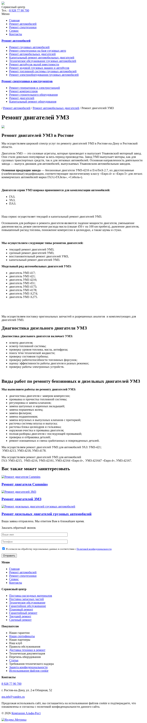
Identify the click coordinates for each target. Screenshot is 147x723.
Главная (14, 20)
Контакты (15, 34)
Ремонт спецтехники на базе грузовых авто (37, 50)
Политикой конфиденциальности (94, 549)
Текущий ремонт (20, 616)
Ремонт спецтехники (23, 27)
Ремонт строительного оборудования (33, 94)
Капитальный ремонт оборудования (32, 101)
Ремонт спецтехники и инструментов (27, 81)
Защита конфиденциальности (28, 667)
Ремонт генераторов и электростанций (34, 87)
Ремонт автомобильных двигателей (32, 54)
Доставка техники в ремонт (27, 650)
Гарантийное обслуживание (27, 606)
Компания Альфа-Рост (26, 713)
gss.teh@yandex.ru (13, 696)
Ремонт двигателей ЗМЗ (21, 499)
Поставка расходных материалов (30, 595)
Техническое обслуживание (27, 602)
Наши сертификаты (22, 636)
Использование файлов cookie (28, 670)
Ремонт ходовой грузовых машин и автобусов (39, 67)
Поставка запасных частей (26, 599)
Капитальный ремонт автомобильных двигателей (41, 57)
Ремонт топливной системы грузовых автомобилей (43, 71)
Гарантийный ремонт (23, 612)
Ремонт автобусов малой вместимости (34, 64)
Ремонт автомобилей (23, 23)
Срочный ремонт (20, 619)
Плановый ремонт (21, 609)
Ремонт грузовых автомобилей (29, 47)
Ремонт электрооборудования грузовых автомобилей (44, 74)
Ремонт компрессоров (23, 91)
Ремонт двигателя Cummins (25, 484)
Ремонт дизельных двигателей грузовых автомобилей (46, 514)
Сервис (14, 30)
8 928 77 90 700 (19, 10)
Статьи (13, 660)
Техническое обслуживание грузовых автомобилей (42, 61)
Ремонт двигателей (21, 98)
